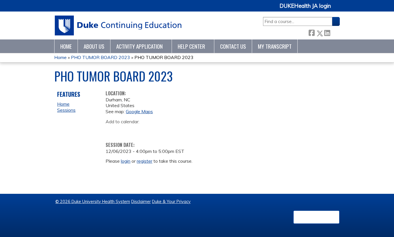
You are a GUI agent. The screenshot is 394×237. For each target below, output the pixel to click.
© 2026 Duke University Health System (92, 201)
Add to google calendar (111, 130)
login (125, 161)
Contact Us (233, 46)
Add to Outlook (151, 130)
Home (66, 46)
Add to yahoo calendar (124, 130)
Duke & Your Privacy (171, 201)
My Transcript (275, 46)
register (144, 161)
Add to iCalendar (137, 130)
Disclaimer (141, 201)
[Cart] (337, 9)
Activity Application (139, 46)
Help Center (191, 46)
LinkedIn (327, 32)
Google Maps (139, 111)
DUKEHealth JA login (305, 6)
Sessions (66, 110)
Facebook (311, 32)
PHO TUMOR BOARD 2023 (100, 57)
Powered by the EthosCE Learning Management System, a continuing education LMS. (316, 217)
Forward (335, 32)
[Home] (118, 25)
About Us (94, 46)
